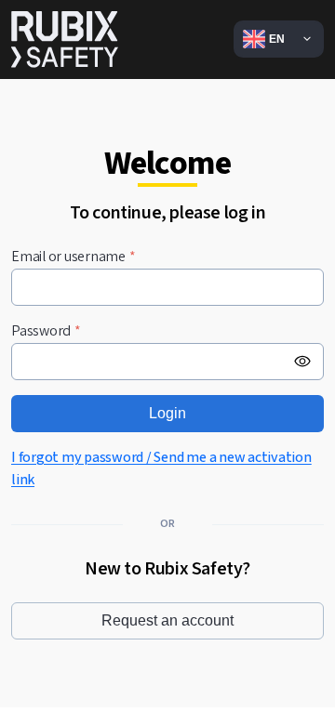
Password (46, 331)
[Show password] (302, 361)
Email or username (73, 257)
